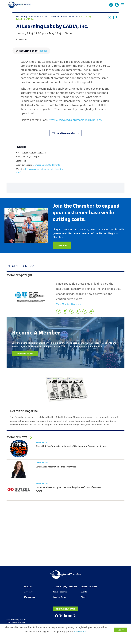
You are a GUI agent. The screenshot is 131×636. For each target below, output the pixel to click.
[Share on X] (109, 17)
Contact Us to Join (25, 354)
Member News (42, 442)
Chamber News (59, 597)
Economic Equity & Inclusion (65, 586)
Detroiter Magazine (24, 411)
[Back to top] (123, 595)
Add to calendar (66, 133)
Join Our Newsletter (65, 608)
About (83, 597)
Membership (29, 597)
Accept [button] (120, 630)
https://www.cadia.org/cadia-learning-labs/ (76, 120)
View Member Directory (68, 304)
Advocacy (28, 592)
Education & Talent (89, 586)
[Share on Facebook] (113, 17)
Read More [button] (80, 631)
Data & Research (60, 592)
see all (43, 50)
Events (84, 592)
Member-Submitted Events (46, 164)
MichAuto (28, 586)
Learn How (62, 245)
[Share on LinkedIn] (117, 17)
